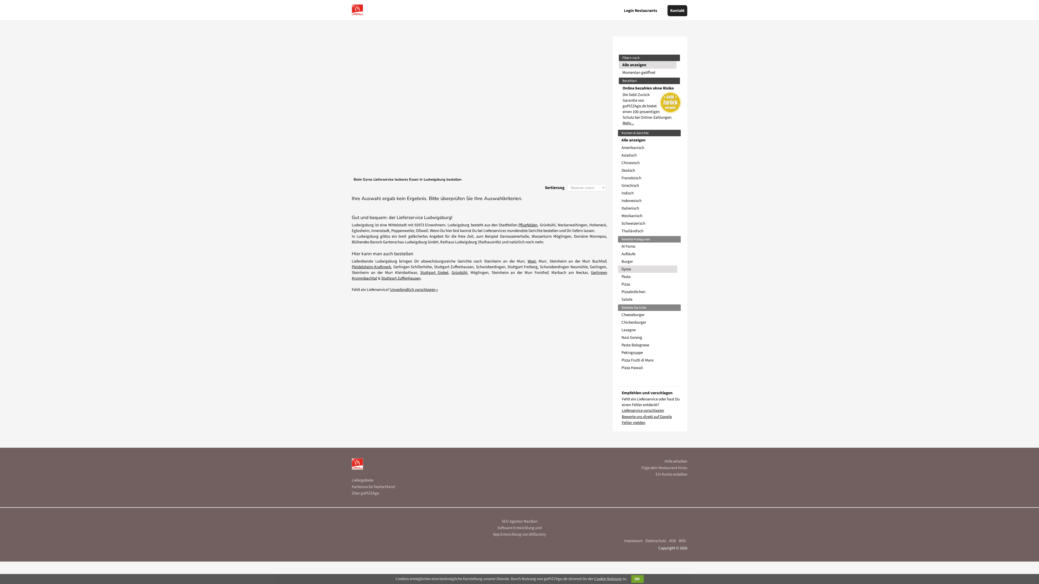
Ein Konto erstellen (671, 474)
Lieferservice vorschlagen (643, 410)
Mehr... (628, 123)
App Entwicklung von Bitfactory (519, 534)
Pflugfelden (527, 225)
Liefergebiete (362, 480)
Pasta (626, 277)
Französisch (631, 178)
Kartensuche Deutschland (373, 487)
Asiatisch (629, 155)
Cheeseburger (633, 315)
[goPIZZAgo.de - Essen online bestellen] (357, 10)
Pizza (626, 284)
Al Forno (628, 246)
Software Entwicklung (515, 528)
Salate (627, 299)
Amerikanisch (633, 148)
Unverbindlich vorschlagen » (414, 290)
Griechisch (630, 185)
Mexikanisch (632, 216)
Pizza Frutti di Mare (637, 360)
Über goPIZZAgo (365, 493)
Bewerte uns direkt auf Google (647, 417)
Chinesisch (631, 163)
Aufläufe (628, 254)
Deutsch (628, 170)
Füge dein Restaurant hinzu (664, 468)
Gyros (626, 269)
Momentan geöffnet (638, 72)
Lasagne (629, 330)
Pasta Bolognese (635, 345)
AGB (672, 541)
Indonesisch (632, 201)
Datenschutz (655, 541)
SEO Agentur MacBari (520, 521)
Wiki (682, 541)
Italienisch (630, 208)
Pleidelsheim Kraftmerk (371, 267)
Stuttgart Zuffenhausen (400, 278)
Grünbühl (459, 273)
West (532, 261)
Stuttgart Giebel (434, 273)
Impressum (633, 541)
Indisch (628, 193)
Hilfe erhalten (676, 461)
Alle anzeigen (634, 65)
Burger (627, 261)
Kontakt (677, 11)
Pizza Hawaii (632, 368)
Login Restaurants (640, 11)
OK (637, 579)
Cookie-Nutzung (608, 579)
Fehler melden (633, 423)
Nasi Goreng (632, 337)
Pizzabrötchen (633, 292)
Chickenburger (634, 322)
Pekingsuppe (632, 353)
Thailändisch (632, 231)
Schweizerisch (633, 223)
